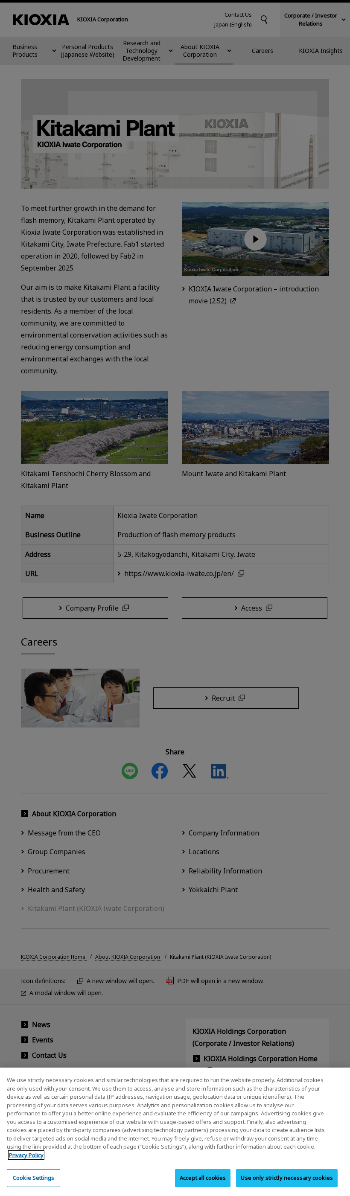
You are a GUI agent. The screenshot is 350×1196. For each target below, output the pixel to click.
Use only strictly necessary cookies (287, 1177)
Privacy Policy (26, 1155)
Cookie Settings (33, 1177)
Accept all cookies (203, 1177)
